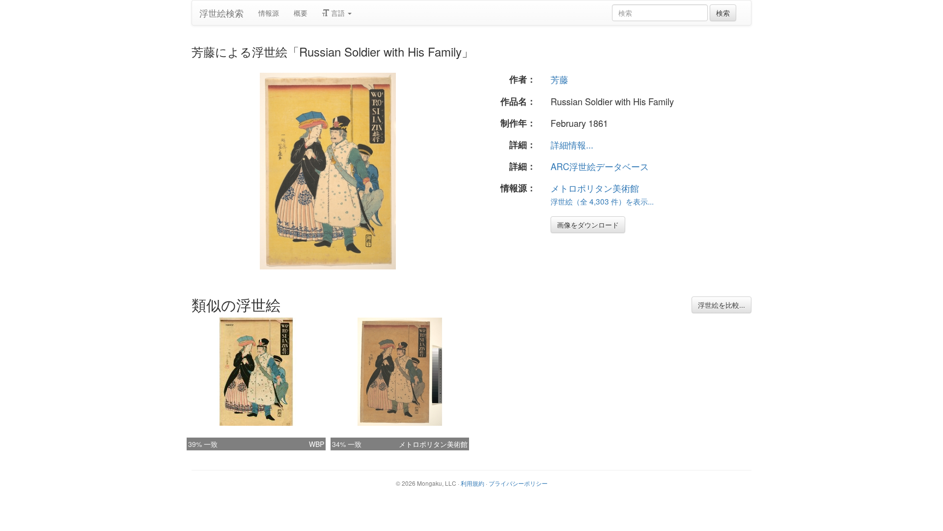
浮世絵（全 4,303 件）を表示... (602, 201)
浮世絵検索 (221, 12)
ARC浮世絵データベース (600, 166)
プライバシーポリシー (518, 483)
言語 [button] (338, 13)
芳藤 (559, 79)
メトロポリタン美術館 (595, 187)
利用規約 (472, 483)
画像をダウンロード (588, 225)
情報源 (268, 13)
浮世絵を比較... (721, 305)
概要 (300, 13)
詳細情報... (572, 144)
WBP (316, 444)
